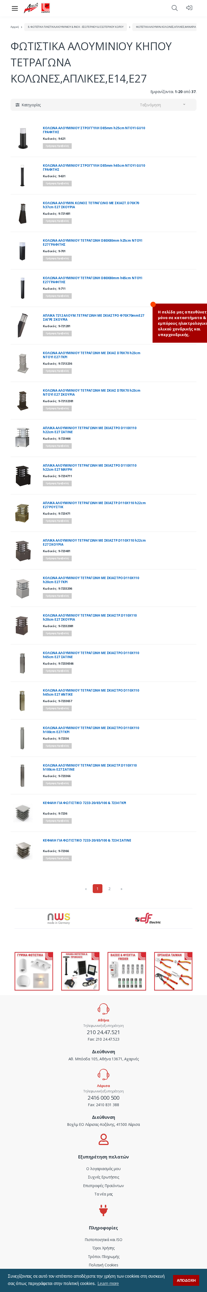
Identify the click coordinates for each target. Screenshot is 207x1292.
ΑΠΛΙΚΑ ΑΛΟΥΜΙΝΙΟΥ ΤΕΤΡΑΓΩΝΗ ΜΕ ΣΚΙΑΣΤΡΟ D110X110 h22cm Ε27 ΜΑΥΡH (89, 467)
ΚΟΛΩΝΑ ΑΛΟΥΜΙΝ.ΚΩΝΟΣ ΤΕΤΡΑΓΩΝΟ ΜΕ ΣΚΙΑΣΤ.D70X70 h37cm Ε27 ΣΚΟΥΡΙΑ (91, 205)
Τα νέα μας (103, 1194)
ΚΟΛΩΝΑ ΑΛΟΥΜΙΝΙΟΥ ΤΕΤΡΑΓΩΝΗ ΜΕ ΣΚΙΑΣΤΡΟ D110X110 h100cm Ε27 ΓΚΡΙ (91, 730)
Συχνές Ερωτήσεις (103, 1177)
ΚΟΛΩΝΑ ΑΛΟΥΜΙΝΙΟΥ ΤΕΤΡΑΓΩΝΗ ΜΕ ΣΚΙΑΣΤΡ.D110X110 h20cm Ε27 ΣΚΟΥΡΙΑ (90, 617)
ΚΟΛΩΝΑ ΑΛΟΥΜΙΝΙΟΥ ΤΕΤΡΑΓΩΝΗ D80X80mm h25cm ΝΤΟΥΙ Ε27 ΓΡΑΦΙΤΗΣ (92, 242)
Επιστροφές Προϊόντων (103, 1185)
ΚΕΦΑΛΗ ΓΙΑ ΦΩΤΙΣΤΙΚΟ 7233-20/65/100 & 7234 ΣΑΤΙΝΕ (87, 840)
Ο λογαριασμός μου (103, 1168)
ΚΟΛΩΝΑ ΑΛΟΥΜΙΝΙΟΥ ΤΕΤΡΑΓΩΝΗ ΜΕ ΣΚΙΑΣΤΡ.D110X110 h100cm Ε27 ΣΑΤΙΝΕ (90, 767)
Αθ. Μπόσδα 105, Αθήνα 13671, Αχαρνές (103, 1058)
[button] (175, 8)
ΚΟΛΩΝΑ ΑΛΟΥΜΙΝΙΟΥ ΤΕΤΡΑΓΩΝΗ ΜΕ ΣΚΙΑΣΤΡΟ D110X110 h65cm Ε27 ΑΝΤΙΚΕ (91, 692)
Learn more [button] (108, 1283)
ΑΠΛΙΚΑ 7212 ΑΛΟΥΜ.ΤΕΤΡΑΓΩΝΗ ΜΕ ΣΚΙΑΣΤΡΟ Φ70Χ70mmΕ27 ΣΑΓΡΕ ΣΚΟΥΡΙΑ (93, 317)
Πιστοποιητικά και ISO (103, 1239)
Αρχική (15, 27)
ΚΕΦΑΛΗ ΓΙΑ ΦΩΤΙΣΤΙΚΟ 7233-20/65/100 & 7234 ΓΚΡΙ (84, 803)
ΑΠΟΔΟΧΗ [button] (186, 1280)
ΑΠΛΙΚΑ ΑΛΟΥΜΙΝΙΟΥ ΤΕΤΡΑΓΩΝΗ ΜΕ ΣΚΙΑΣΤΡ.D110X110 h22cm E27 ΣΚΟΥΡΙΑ (94, 542)
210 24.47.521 (103, 1032)
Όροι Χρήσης (103, 1247)
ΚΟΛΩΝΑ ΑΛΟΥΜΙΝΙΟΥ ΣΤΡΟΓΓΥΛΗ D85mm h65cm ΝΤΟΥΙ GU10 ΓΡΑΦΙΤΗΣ (94, 167)
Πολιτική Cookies (103, 1264)
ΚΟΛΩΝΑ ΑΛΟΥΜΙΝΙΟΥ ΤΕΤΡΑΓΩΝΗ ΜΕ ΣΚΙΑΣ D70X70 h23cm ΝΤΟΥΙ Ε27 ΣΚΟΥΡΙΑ (91, 392)
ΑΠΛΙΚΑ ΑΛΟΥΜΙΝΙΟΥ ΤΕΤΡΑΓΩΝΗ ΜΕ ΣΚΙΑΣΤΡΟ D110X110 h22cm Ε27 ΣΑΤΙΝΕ (89, 430)
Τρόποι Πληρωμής (103, 1256)
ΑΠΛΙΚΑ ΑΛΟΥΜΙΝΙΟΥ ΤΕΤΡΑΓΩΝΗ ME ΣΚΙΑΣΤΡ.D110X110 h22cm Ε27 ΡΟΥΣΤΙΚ (94, 505)
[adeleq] (36, 8)
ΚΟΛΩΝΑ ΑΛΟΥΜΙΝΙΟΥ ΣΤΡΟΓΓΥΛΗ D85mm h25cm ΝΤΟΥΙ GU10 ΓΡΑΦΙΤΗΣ (94, 130)
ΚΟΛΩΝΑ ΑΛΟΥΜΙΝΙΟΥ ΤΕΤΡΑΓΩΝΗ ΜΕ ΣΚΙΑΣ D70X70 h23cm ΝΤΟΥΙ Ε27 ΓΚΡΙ (91, 355)
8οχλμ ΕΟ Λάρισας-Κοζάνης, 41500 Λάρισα (103, 1124)
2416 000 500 (103, 1097)
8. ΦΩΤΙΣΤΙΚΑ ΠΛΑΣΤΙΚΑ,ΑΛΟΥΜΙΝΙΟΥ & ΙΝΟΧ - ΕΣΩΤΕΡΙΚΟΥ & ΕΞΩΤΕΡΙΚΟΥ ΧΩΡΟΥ (75, 27)
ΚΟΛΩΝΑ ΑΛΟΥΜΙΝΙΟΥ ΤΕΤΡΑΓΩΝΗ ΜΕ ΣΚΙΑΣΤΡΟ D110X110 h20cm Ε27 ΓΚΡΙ (91, 580)
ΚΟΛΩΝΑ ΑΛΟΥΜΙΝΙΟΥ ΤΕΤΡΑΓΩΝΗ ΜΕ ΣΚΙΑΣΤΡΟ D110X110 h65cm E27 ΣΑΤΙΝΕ (91, 655)
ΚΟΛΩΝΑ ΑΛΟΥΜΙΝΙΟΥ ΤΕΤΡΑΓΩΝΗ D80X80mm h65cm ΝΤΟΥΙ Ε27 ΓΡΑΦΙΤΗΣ (92, 280)
